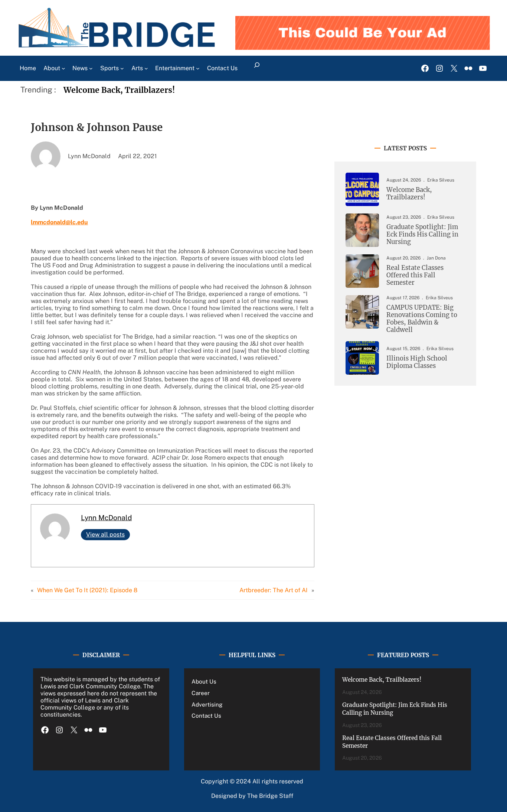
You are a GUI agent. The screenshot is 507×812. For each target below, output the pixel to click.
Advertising (207, 704)
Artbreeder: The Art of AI (273, 590)
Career (201, 692)
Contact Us (206, 715)
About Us (204, 681)
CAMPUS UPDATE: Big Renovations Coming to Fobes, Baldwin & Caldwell (421, 318)
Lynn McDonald (106, 517)
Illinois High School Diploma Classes (416, 362)
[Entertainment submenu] (198, 68)
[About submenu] (63, 68)
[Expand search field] (257, 68)
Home (28, 68)
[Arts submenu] (146, 68)
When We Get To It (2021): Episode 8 (87, 590)
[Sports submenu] (122, 68)
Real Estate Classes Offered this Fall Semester (415, 275)
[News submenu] (91, 68)
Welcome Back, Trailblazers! (119, 90)
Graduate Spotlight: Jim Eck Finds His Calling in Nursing (422, 235)
